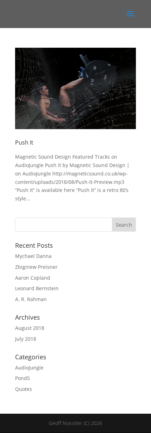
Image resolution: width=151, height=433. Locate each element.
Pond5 (22, 378)
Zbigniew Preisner (36, 267)
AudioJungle (29, 367)
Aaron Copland (32, 277)
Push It (24, 142)
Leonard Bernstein (37, 288)
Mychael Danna (33, 256)
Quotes (23, 389)
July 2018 (25, 338)
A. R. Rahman (31, 299)
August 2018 (29, 328)
